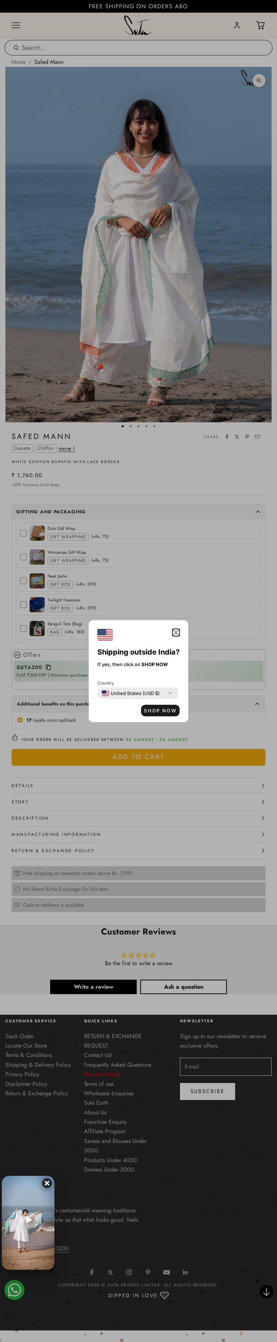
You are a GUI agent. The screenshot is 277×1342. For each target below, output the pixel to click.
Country (105, 683)
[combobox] (131, 693)
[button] (176, 632)
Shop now (160, 710)
